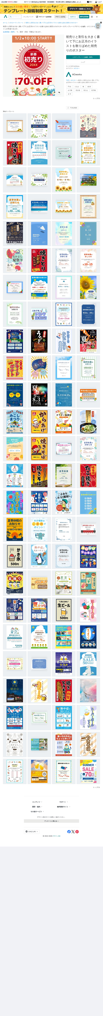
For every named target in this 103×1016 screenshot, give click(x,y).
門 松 (69, 86)
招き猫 (78, 90)
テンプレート (27, 17)
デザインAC (56, 836)
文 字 (69, 94)
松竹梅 (93, 90)
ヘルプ (99, 2)
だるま (77, 86)
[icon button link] (92, 17)
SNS (90, 2)
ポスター (77, 68)
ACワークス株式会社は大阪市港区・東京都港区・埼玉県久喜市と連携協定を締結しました (52, 2)
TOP (67, 80)
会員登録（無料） (9, 32)
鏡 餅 (89, 86)
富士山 (86, 90)
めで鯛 (70, 90)
